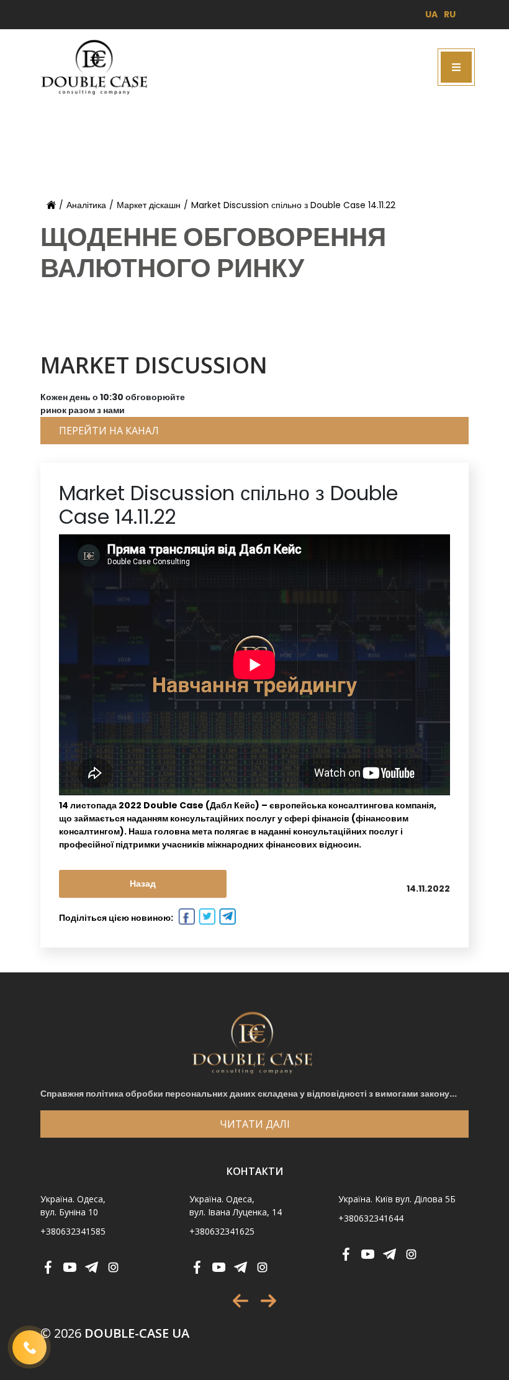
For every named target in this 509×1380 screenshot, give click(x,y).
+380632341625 (221, 1231)
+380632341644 (370, 1218)
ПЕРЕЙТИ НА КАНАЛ (109, 430)
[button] (240, 1301)
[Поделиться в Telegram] (226, 918)
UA (431, 14)
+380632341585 (73, 1231)
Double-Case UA (114, 1333)
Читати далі (255, 1124)
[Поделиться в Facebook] (185, 918)
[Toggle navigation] (456, 67)
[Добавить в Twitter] (206, 918)
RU (450, 14)
